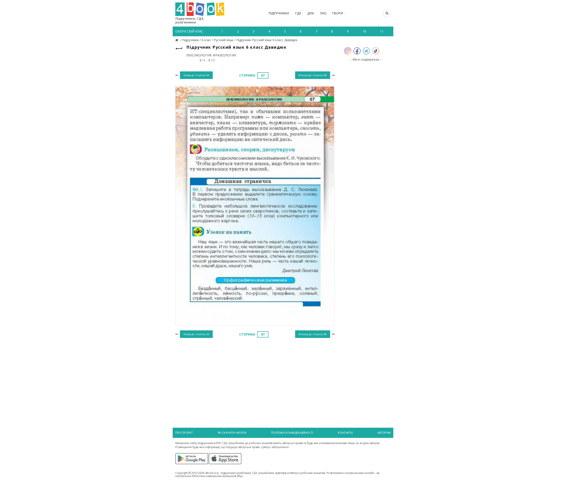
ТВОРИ (337, 13)
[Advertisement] (255, 375)
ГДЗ (298, 13)
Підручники (278, 13)
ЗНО (323, 13)
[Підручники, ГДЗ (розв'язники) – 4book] (177, 40)
